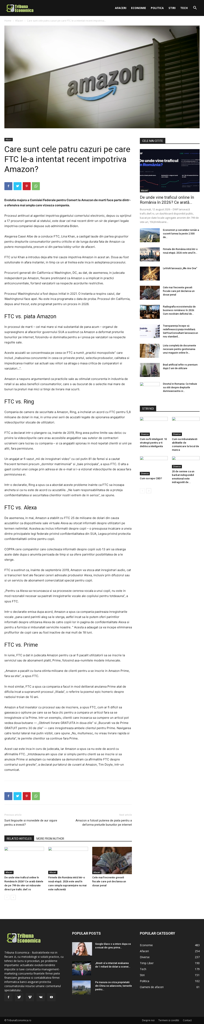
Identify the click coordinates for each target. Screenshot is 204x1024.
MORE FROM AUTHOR (50, 838)
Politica (157, 8)
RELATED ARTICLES (19, 838)
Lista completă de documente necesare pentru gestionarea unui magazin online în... (179, 349)
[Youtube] (51, 997)
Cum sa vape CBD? (151, 478)
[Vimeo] (30, 997)
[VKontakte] (41, 997)
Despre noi (148, 1020)
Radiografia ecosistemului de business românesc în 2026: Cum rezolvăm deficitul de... (179, 310)
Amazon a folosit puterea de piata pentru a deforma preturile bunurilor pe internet (104, 822)
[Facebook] (8, 186)
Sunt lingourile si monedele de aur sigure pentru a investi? (30, 822)
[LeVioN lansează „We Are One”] (150, 274)
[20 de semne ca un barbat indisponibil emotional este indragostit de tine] (186, 462)
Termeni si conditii (168, 1020)
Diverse (145, 434)
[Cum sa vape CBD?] (154, 465)
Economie (138, 8)
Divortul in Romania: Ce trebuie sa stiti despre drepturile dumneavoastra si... (180, 387)
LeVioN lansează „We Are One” (180, 268)
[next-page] (13, 897)
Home (7, 20)
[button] (195, 8)
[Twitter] (18, 186)
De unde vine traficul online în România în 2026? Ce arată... (167, 200)
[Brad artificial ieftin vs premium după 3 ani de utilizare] (150, 370)
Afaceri (120, 8)
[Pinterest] (27, 186)
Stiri (172, 8)
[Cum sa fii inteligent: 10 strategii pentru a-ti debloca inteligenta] (154, 426)
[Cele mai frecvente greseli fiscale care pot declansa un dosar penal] (112, 860)
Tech (184, 8)
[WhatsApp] (36, 186)
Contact (187, 1020)
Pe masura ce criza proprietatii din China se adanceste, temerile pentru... (113, 986)
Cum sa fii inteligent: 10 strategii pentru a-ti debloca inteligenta (153, 443)
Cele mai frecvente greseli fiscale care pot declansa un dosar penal (109, 881)
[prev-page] (6, 897)
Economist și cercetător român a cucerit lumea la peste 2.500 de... (181, 234)
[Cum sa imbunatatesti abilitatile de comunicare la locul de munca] (186, 426)
